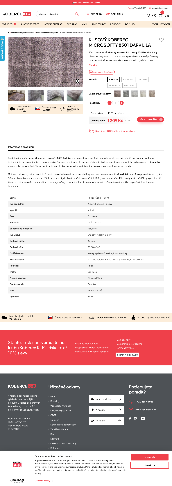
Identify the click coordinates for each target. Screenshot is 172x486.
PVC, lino (72, 24)
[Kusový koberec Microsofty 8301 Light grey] (134, 93)
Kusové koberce (30, 24)
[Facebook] (130, 418)
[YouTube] (143, 418)
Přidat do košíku (148, 119)
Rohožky (115, 24)
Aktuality (100, 409)
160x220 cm (114, 85)
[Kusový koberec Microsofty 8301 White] (143, 93)
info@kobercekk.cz (160, 8)
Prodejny (96, 14)
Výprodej (7, 24)
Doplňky (130, 24)
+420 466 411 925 (138, 8)
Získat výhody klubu (127, 355)
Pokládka (117, 14)
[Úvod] (8, 33)
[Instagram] (135, 418)
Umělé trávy (99, 24)
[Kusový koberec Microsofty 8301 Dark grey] (126, 93)
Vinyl (84, 24)
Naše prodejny (103, 399)
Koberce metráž (53, 24)
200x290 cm (129, 85)
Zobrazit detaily (42, 481)
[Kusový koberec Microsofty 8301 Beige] (151, 93)
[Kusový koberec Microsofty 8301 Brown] (117, 93)
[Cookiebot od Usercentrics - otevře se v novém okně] (17, 481)
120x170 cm (142, 79)
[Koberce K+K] (17, 14)
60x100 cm (113, 79)
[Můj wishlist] (148, 15)
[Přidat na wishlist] (161, 39)
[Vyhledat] (77, 14)
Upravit (148, 465)
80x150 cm (127, 79)
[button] (154, 15)
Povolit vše (149, 457)
